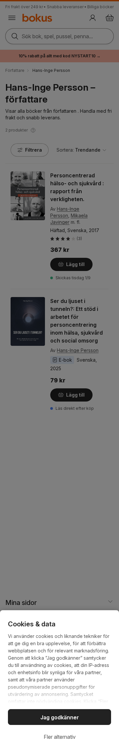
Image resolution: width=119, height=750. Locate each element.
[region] (59, 680)
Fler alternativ (60, 737)
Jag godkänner (59, 717)
